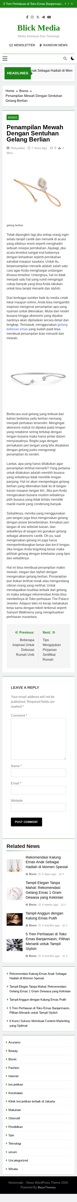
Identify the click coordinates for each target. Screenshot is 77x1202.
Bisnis (12, 117)
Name (16, 766)
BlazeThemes (47, 1187)
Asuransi (14, 1042)
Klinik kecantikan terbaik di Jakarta (31, 1101)
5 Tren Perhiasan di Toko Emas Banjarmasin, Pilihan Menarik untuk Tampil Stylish (33, 3)
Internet (13, 1076)
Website (17, 800)
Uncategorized (18, 1160)
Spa (11, 1135)
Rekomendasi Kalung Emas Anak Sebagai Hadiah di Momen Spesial (47, 862)
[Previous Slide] (65, 3)
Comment (19, 715)
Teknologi (14, 1143)
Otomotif (14, 1118)
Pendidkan (15, 1127)
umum (12, 1152)
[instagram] (32, 17)
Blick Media (38, 27)
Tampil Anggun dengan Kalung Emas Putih (37, 999)
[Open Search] (65, 58)
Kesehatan (15, 1093)
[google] (43, 17)
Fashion (13, 1067)
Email (16, 783)
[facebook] (27, 17)
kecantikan (15, 1084)
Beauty (13, 1051)
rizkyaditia (18, 148)
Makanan (14, 1110)
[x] (38, 17)
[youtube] (49, 17)
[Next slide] (72, 3)
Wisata (13, 1169)
